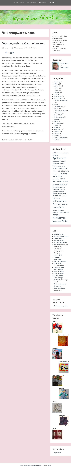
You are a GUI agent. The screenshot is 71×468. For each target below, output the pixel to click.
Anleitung (57, 82)
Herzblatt (57, 257)
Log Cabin (62, 189)
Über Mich (53, 3)
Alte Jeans (55, 155)
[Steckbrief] (64, 67)
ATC (56, 90)
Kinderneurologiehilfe (61, 306)
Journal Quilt (58, 115)
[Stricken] (64, 425)
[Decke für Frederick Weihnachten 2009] (24, 53)
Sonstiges (57, 129)
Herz (54, 181)
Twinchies (58, 113)
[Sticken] (57, 412)
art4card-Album (19, 3)
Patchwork (57, 123)
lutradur (54, 191)
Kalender (63, 184)
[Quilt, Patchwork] (63, 345)
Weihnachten (59, 217)
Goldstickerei (57, 176)
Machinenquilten (60, 191)
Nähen (56, 121)
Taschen (56, 135)
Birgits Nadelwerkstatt (61, 236)
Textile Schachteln (60, 138)
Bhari (49, 465)
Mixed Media (56, 196)
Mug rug (64, 195)
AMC (56, 88)
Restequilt (61, 210)
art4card (57, 86)
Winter (64, 221)
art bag (56, 84)
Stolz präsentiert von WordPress (31, 465)
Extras (57, 92)
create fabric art (59, 238)
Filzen (56, 104)
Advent (55, 153)
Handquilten (55, 179)
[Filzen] (57, 332)
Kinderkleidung (59, 117)
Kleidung (56, 119)
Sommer (55, 212)
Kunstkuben (55, 189)
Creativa (62, 166)
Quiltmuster (55, 210)
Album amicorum (63, 153)
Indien (59, 181)
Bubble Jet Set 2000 (59, 161)
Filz (68, 171)
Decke (30, 140)
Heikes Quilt (58, 255)
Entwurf (55, 168)
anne (6, 48)
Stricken (56, 133)
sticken (56, 131)
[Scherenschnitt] (63, 372)
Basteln (56, 94)
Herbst (62, 179)
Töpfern (56, 140)
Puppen (56, 127)
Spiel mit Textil (59, 273)
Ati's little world (59, 234)
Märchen (56, 198)
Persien (55, 207)
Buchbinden (57, 96)
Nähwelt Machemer (60, 261)
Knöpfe (63, 187)
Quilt (34, 48)
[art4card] (57, 359)
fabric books (62, 171)
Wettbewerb (56, 221)
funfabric (57, 244)
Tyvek (67, 212)
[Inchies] (57, 439)
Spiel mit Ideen (59, 271)
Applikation (59, 158)
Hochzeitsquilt (58, 107)
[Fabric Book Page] (57, 385)
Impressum (42, 3)
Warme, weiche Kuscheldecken (23, 43)
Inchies (56, 109)
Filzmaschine (56, 174)
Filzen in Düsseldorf (60, 242)
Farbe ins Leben (59, 240)
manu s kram (58, 259)
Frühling (63, 174)
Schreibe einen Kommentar (13, 140)
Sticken (56, 280)
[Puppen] (64, 399)
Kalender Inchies (60, 111)
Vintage (55, 215)
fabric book (57, 98)
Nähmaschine (59, 201)
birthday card (31, 3)
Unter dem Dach (59, 288)
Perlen (65, 204)
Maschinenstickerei (59, 193)
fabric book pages (61, 100)
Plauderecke (58, 263)
